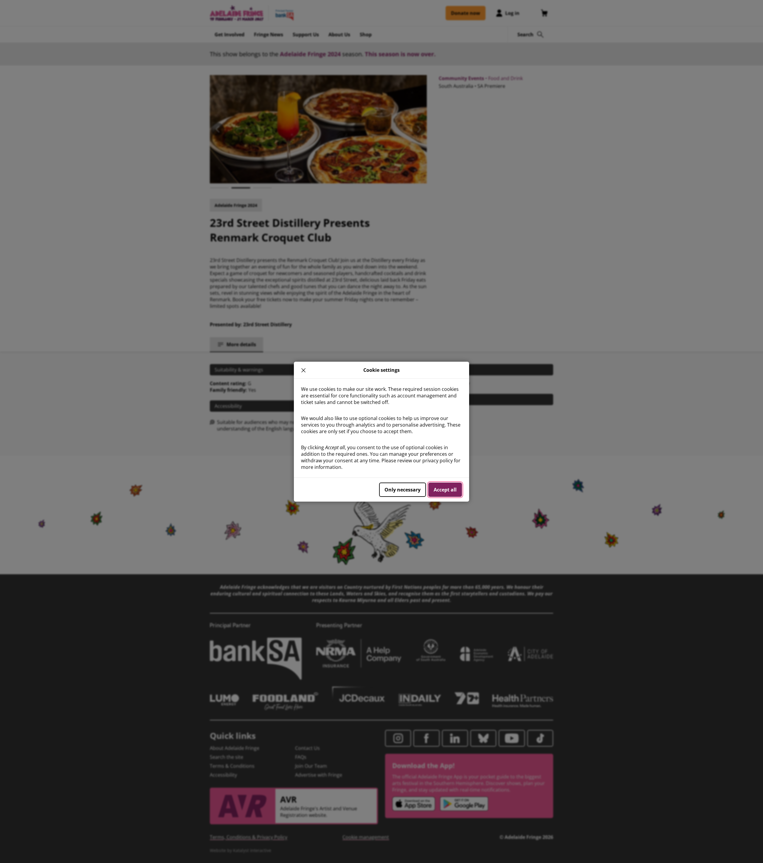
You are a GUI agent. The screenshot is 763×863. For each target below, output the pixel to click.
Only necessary (402, 489)
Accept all (445, 489)
